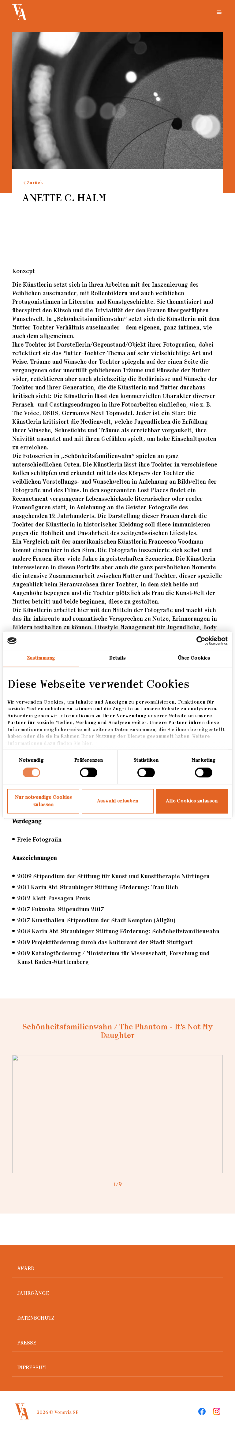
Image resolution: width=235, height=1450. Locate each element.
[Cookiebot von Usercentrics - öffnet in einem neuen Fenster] (201, 640)
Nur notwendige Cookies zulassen (43, 801)
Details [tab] (117, 658)
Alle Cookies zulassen (192, 801)
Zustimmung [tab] (41, 658)
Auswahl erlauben (117, 801)
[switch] (88, 772)
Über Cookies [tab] (194, 658)
